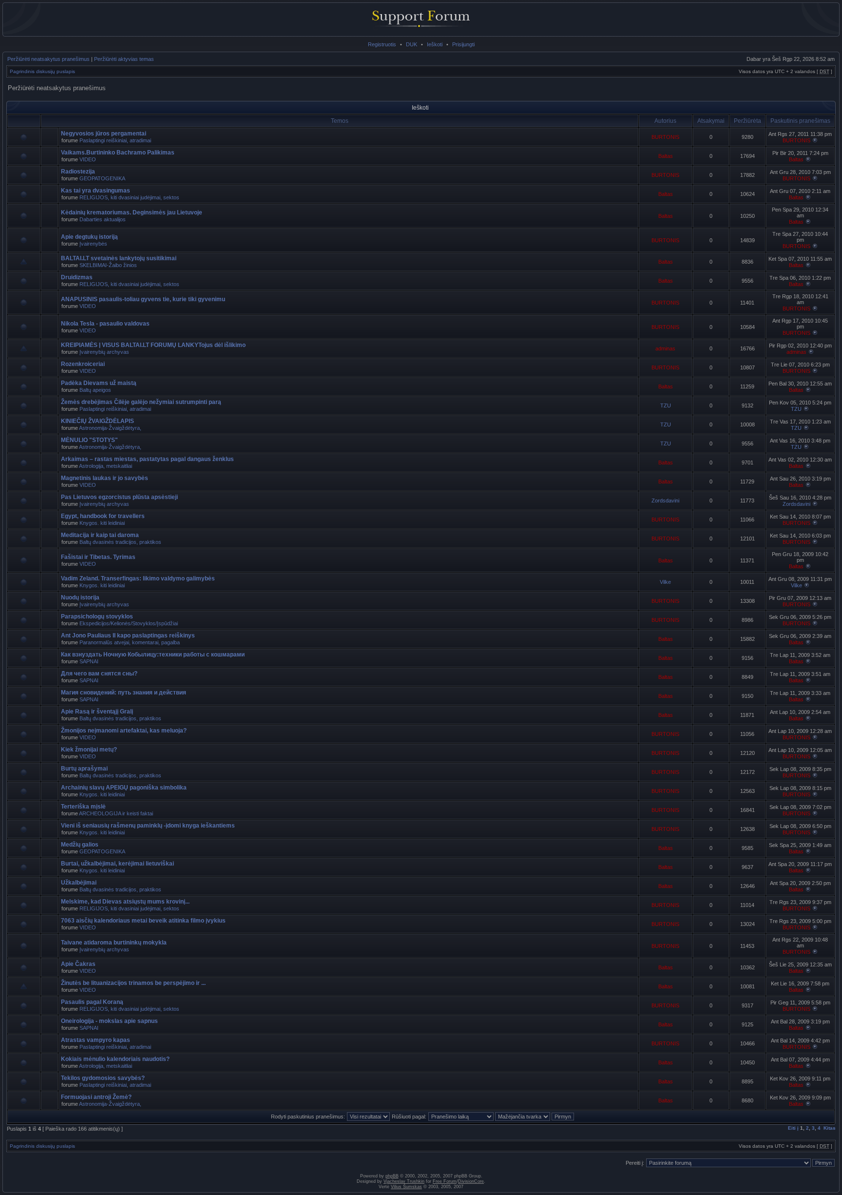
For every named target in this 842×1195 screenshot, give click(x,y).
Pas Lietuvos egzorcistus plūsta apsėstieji (119, 497)
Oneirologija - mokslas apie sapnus (109, 1021)
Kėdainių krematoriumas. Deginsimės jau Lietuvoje (131, 212)
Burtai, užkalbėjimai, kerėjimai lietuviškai (117, 863)
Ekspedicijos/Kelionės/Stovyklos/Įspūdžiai (128, 623)
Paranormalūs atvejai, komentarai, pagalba (129, 642)
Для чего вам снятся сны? (99, 673)
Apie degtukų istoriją (89, 236)
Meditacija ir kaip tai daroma (100, 535)
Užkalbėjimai (78, 882)
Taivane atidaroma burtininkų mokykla (114, 942)
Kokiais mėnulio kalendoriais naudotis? (115, 1059)
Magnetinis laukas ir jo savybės (104, 478)
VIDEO (87, 159)
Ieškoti (434, 44)
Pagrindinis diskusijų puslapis (42, 71)
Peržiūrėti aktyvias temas (124, 59)
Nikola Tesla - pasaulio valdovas (105, 323)
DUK (411, 44)
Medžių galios (79, 844)
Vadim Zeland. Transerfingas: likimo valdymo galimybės (138, 578)
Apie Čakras (78, 964)
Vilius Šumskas (406, 1186)
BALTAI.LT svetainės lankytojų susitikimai (118, 258)
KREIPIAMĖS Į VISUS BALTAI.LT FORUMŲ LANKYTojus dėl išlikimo (153, 345)
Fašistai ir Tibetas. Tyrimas (98, 557)
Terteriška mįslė (83, 806)
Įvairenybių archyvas (104, 352)
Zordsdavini (665, 500)
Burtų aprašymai (84, 768)
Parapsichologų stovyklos (97, 616)
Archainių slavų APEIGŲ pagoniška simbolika (124, 787)
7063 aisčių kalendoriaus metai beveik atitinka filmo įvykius (143, 920)
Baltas (665, 156)
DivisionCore (471, 1181)
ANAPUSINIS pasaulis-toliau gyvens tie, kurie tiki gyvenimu (143, 299)
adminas (665, 348)
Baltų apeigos (95, 390)
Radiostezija (78, 171)
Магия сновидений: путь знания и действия (123, 692)
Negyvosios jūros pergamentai (103, 133)
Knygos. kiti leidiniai (102, 523)
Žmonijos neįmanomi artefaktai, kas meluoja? (124, 730)
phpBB (392, 1176)
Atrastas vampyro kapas (95, 1040)
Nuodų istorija (80, 597)
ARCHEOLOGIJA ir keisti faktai (116, 813)
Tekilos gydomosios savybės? (103, 1078)
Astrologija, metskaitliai (105, 466)
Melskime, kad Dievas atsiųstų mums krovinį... (125, 901)
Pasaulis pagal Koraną (92, 1002)
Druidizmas (77, 277)
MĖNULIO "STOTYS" (89, 440)
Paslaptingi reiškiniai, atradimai (115, 140)
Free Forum (445, 1181)
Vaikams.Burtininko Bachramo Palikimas (117, 152)
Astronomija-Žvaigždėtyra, (110, 428)
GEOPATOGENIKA (102, 178)
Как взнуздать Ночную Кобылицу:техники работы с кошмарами (153, 654)
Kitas (829, 1128)
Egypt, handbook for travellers (103, 516)
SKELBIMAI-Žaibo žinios (108, 265)
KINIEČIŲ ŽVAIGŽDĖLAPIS (97, 421)
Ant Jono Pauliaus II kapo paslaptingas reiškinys (128, 635)
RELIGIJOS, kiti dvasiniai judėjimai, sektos (129, 197)
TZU (665, 405)
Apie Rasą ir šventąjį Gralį (97, 711)
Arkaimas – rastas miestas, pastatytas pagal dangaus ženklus (147, 459)
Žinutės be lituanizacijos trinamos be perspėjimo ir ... (133, 983)
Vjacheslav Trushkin (403, 1181)
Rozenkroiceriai (83, 364)
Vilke (665, 582)
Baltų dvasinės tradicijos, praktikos (120, 542)
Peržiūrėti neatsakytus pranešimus (48, 59)
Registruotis (382, 44)
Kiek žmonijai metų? (89, 749)
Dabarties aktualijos (102, 219)
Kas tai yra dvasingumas (95, 190)
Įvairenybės (93, 244)
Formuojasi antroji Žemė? (96, 1097)
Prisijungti (463, 44)
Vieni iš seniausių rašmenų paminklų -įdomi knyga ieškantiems (148, 825)
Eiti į (793, 1128)
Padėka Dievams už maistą (98, 383)
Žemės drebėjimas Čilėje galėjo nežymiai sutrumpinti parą (141, 402)
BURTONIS (665, 137)
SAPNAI (88, 661)
